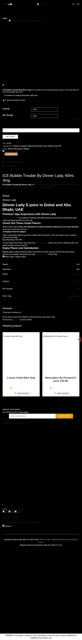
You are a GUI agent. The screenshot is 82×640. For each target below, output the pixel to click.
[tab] (11, 154)
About (9, 423)
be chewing (50, 185)
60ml (77, 282)
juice (10, 218)
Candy (15, 146)
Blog (22, 423)
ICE (60, 146)
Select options (23, 393)
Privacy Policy (45, 540)
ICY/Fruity (75, 296)
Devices (6, 522)
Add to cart (10, 136)
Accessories (36, 522)
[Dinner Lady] (14, 151)
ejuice (20, 149)
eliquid (26, 149)
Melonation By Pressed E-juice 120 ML (61, 379)
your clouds (59, 185)
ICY (70, 296)
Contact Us (16, 423)
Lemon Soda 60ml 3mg (21, 377)
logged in (15, 320)
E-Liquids (23, 146)
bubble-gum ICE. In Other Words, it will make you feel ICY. (31, 187)
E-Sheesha (21, 522)
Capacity (6, 109)
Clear (77, 119)
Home (5, 423)
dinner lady (12, 149)
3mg (77, 289)
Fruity (55, 146)
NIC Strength (8, 115)
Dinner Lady (75, 274)
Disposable (13, 522)
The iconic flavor (70, 185)
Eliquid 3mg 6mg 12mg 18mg (40, 146)
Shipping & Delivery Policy (61, 540)
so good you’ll (40, 185)
